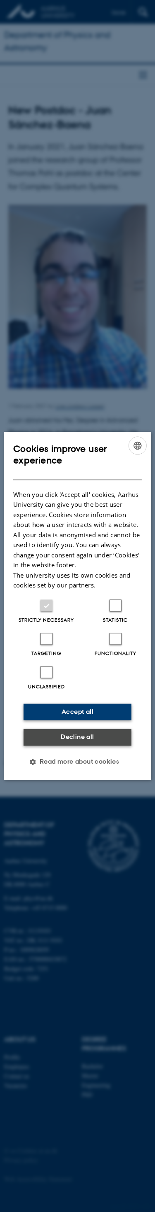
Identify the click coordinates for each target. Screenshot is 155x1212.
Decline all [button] (77, 737)
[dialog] (77, 606)
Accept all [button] (77, 712)
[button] (77, 762)
